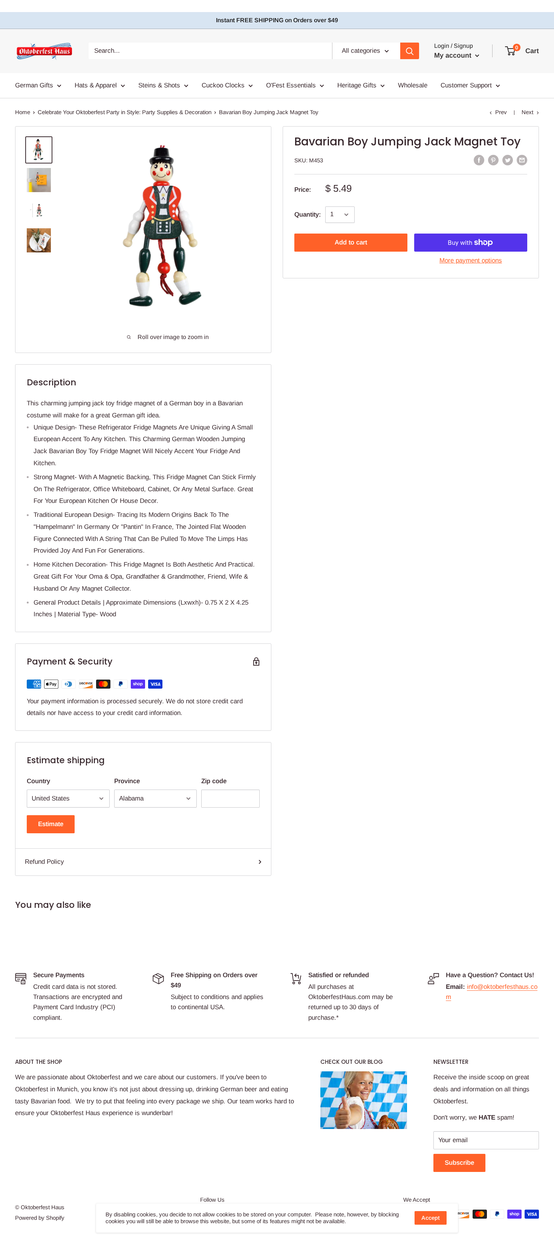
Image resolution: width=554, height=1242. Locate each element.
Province (127, 781)
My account (453, 55)
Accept (430, 1218)
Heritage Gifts (356, 85)
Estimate (50, 824)
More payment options (470, 260)
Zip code (213, 781)
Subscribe (459, 1162)
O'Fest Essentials (291, 85)
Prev (501, 112)
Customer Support (466, 85)
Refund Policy (44, 861)
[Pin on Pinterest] (493, 160)
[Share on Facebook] (479, 160)
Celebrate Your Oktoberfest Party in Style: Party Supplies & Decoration (124, 112)
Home (22, 112)
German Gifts (34, 85)
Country (38, 781)
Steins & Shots (159, 85)
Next (527, 112)
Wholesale (412, 85)
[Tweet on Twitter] (507, 160)
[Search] (409, 51)
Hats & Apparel (96, 85)
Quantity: (307, 214)
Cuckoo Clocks (223, 85)
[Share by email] (522, 160)
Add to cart (351, 242)
